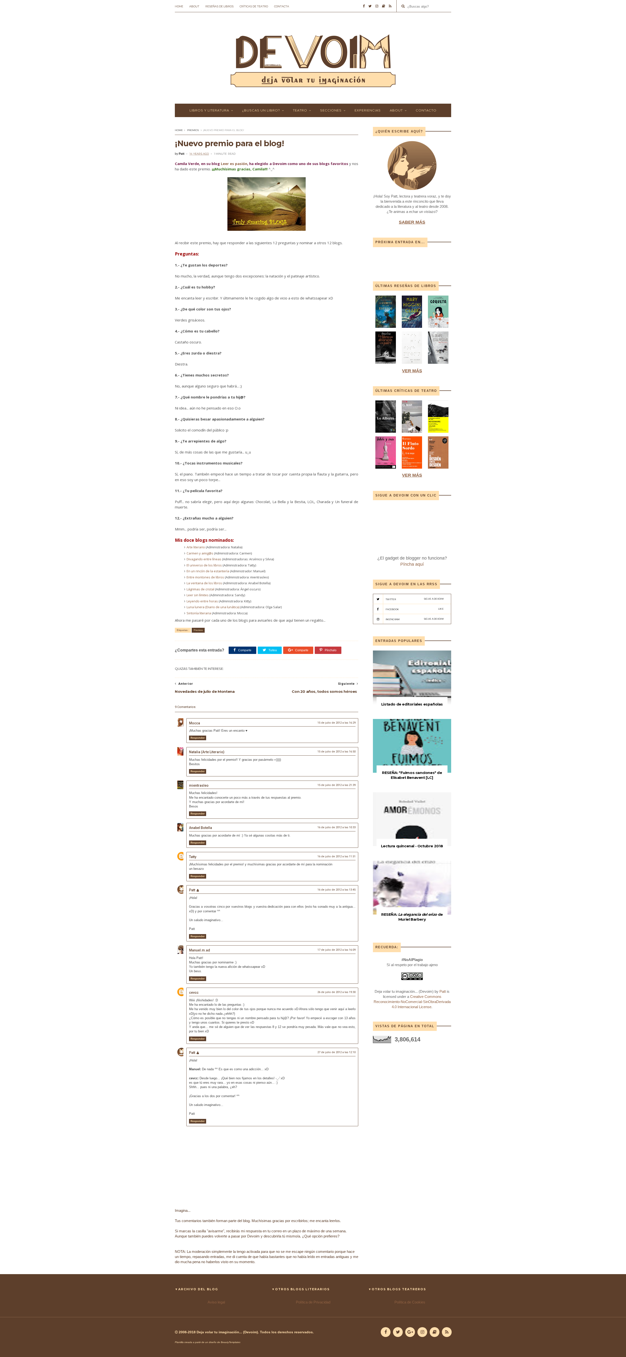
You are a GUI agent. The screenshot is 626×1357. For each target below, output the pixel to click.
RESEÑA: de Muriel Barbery (412, 917)
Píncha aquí (412, 564)
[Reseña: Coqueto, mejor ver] (438, 329)
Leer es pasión (234, 163)
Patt (192, 890)
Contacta (281, 6)
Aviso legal (216, 1302)
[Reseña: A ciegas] (412, 365)
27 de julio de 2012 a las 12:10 (336, 1052)
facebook (415, 609)
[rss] (390, 6)
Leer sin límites (198, 595)
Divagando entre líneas (204, 559)
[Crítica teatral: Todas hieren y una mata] (385, 434)
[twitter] (370, 6)
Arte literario (196, 547)
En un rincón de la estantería (208, 571)
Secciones (331, 110)
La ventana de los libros (204, 583)
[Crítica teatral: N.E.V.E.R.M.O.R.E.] (438, 434)
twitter (415, 599)
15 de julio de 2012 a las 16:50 (336, 751)
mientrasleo (199, 785)
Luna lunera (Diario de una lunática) (213, 607)
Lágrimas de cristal (201, 589)
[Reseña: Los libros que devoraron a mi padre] (385, 365)
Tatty (192, 857)
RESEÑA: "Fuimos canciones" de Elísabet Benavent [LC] (412, 775)
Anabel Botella (200, 828)
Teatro (300, 110)
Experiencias (368, 110)
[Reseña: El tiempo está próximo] (438, 365)
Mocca (194, 723)
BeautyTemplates (230, 1342)
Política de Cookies (409, 1302)
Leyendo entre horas (202, 601)
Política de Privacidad (313, 1302)
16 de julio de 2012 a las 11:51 (336, 856)
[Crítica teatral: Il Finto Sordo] (412, 470)
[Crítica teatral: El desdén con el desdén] (438, 470)
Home (179, 6)
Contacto (426, 110)
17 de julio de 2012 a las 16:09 (336, 949)
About (194, 6)
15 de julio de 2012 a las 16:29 (336, 722)
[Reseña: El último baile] (412, 329)
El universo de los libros (204, 565)
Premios (193, 130)
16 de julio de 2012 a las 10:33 (336, 827)
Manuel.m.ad (199, 950)
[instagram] (376, 6)
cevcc (194, 992)
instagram (415, 619)
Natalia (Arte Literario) (206, 752)
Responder (197, 737)
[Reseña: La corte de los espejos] (386, 329)
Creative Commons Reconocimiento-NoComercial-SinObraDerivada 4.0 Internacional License (412, 1001)
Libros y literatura (209, 110)
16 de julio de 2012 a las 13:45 (336, 889)
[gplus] (410, 1332)
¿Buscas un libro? (261, 110)
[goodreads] (383, 6)
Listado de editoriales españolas (412, 704)
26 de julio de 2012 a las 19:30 (336, 992)
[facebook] (364, 6)
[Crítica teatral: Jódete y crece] (385, 470)
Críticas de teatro (254, 6)
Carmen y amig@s (200, 553)
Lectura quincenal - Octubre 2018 (412, 846)
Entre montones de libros (206, 577)
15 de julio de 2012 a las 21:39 (336, 785)
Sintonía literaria (199, 613)
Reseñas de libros (219, 6)
